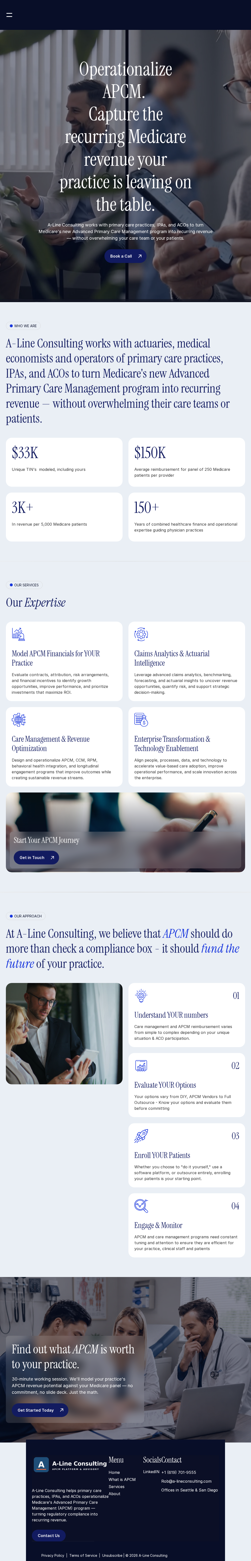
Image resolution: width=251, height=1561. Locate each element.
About (114, 1493)
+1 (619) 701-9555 (178, 1472)
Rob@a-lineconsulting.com (186, 1481)
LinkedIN (151, 1471)
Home (114, 1472)
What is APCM (122, 1479)
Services (117, 1486)
